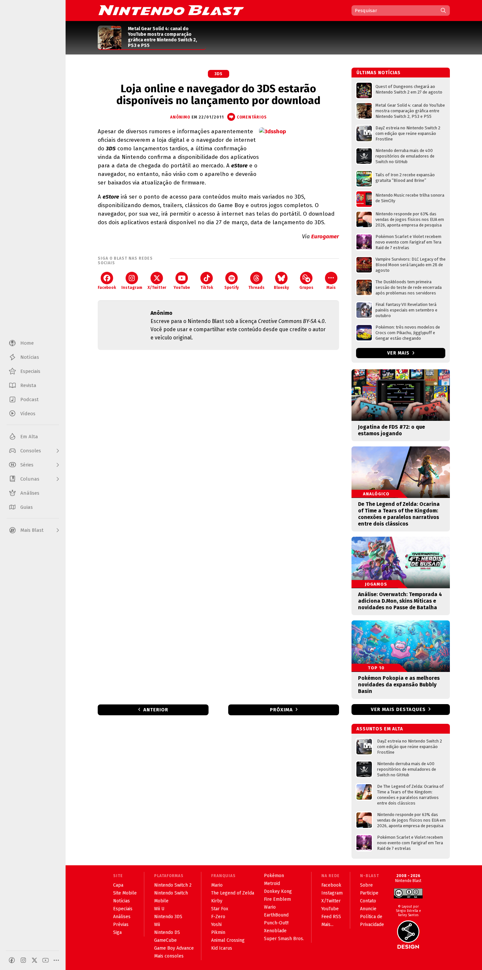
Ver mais (399, 353)
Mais (331, 287)
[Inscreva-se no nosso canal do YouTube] (45, 960)
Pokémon (274, 875)
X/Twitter (157, 287)
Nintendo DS (167, 932)
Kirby (216, 901)
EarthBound (276, 915)
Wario (270, 907)
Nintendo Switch (171, 893)
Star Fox (219, 909)
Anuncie (368, 909)
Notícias (121, 901)
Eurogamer (325, 236)
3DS (218, 74)
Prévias (121, 924)
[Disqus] (218, 442)
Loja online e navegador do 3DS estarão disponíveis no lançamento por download (218, 94)
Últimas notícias (378, 72)
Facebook (107, 287)
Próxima (281, 710)
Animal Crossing (228, 940)
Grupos (306, 287)
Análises (122, 916)
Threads (256, 287)
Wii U (159, 909)
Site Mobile (125, 893)
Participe (369, 893)
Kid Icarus (221, 948)
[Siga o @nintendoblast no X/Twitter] (34, 960)
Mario (217, 885)
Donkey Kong (278, 891)
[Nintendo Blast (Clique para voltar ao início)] (171, 10)
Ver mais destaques (398, 709)
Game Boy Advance (174, 948)
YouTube (181, 287)
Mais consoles (169, 956)
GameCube (165, 940)
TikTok (206, 287)
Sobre (366, 885)
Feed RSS (331, 916)
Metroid (272, 883)
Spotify (231, 287)
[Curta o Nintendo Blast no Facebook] (12, 960)
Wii (157, 924)
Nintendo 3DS (168, 916)
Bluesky (281, 287)
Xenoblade (275, 931)
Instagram (131, 287)
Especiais (122, 909)
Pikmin (218, 932)
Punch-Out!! (276, 923)
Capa (118, 885)
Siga (117, 932)
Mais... (327, 924)
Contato (368, 901)
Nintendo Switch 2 (172, 885)
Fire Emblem (277, 899)
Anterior (155, 710)
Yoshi (216, 924)
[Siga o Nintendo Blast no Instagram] (23, 960)
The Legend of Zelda (232, 893)
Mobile (161, 901)
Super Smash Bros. (284, 938)
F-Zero (218, 916)
